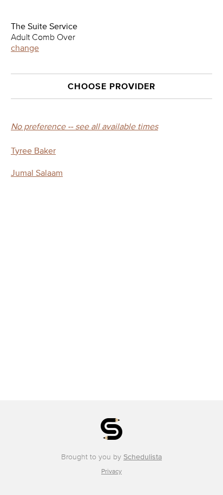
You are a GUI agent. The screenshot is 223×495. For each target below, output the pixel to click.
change (25, 47)
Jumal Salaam (37, 172)
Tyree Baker (33, 150)
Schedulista (142, 457)
